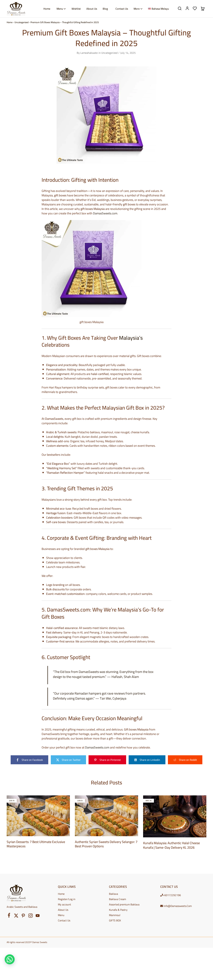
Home (46, 8)
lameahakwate (89, 52)
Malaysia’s (131, 338)
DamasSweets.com (105, 213)
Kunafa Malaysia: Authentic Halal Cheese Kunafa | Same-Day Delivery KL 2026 (171, 845)
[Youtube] (37, 916)
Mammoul (114, 915)
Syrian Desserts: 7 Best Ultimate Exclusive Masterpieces (36, 844)
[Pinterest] (23, 916)
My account (64, 904)
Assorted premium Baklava (124, 904)
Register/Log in (66, 899)
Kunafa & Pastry (118, 909)
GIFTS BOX (115, 920)
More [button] (137, 8)
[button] (10, 959)
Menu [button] (60, 8)
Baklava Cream (117, 899)
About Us (91, 8)
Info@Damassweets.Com (178, 905)
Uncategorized (21, 22)
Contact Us (121, 8)
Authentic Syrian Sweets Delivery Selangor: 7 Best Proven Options (106, 844)
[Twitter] (16, 916)
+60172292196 (172, 895)
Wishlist (76, 8)
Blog (105, 8)
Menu (61, 915)
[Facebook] (9, 916)
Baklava (113, 893)
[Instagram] (30, 916)
